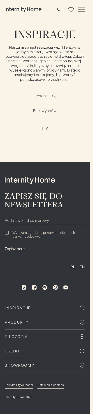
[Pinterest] (55, 287)
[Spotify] (45, 287)
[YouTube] (65, 287)
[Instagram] (24, 287)
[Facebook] (34, 287)
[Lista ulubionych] (71, 9)
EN (82, 267)
